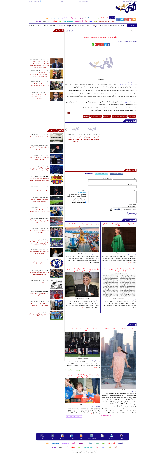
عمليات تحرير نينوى (127, 102)
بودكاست (121, 438)
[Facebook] (116, 174)
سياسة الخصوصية (42, 438)
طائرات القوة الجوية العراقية (126, 84)
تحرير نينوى (86, 116)
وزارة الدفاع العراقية (96, 116)
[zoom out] (72, 30)
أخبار (133, 30)
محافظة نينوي (106, 116)
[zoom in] (67, 30)
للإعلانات (72, 438)
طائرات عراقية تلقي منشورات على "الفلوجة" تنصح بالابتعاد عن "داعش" (75, 139)
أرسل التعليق (132, 213)
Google (30, 1)
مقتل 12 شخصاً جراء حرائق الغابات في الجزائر (119, 25)
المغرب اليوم (37, 1)
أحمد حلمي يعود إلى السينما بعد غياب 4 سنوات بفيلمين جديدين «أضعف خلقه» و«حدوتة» (39, 96)
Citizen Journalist (92, 438)
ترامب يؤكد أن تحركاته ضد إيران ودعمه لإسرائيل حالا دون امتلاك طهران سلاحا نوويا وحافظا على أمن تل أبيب (39, 74)
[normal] (69, 30)
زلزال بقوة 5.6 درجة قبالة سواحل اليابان (91, 25)
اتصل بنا (62, 438)
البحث (62, 1)
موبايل (53, 438)
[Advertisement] (72, 8)
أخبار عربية (127, 30)
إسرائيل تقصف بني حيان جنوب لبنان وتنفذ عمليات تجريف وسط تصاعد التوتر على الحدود (51, 25)
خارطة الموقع (112, 438)
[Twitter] (101, 174)
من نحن (102, 438)
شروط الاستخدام (82, 192)
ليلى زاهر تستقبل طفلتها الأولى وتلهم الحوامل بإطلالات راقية (119, 328)
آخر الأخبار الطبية (107, 415)
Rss (81, 438)
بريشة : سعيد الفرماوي (39, 282)
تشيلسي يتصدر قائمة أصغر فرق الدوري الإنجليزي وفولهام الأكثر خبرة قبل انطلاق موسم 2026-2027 (39, 242)
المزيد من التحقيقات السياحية (73, 370)
